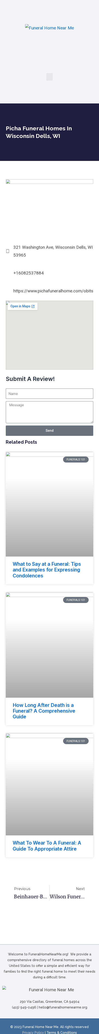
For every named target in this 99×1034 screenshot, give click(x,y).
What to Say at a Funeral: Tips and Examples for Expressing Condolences (47, 569)
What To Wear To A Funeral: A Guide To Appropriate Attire (47, 845)
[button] (49, 77)
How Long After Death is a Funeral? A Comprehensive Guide (44, 711)
